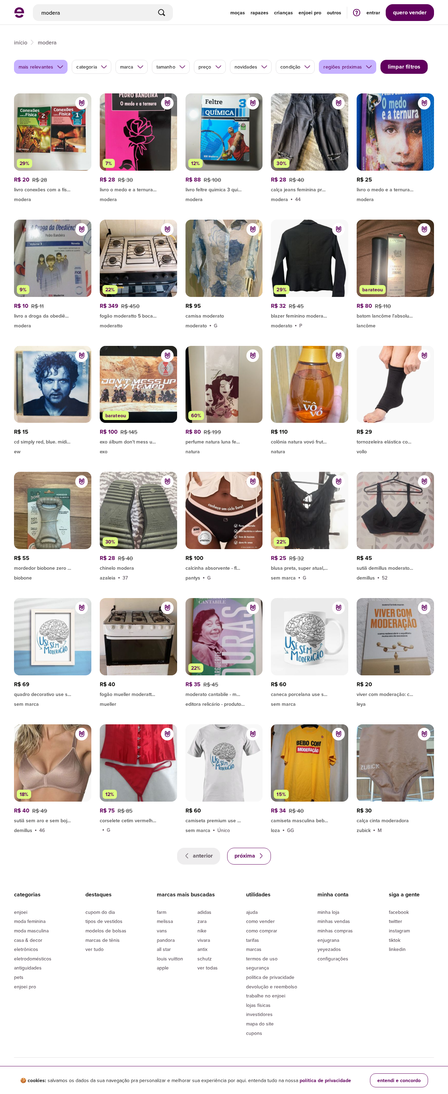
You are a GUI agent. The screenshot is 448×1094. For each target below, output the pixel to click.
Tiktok (394, 940)
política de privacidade (325, 1080)
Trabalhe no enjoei (265, 995)
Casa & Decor (28, 940)
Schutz (204, 958)
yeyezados (329, 949)
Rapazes (259, 12)
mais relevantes (36, 66)
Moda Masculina (31, 930)
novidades (245, 66)
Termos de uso (262, 958)
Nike (201, 930)
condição (290, 66)
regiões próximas (342, 66)
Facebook (399, 912)
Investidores (259, 1014)
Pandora (166, 940)
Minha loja (328, 912)
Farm (161, 912)
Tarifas (252, 940)
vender (410, 12)
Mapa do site (260, 1023)
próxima (245, 856)
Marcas (253, 949)
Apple (163, 967)
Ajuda (252, 912)
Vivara (203, 940)
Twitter (395, 921)
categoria (86, 66)
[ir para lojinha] (224, 188)
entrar (373, 12)
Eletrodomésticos (32, 958)
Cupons (254, 1033)
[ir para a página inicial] (19, 16)
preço (204, 66)
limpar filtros (404, 67)
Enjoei (20, 912)
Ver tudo (94, 949)
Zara (201, 921)
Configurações (332, 958)
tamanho (165, 66)
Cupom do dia (100, 912)
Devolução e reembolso (271, 986)
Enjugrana (328, 940)
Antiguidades (28, 967)
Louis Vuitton (170, 958)
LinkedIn (397, 949)
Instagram (399, 930)
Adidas (204, 912)
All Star (164, 949)
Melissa (165, 921)
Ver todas (207, 967)
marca (126, 66)
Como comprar (261, 930)
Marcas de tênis (102, 940)
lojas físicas (258, 1005)
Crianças (283, 12)
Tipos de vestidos (103, 921)
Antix (202, 949)
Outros (334, 12)
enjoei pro (310, 12)
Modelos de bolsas (105, 930)
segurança (257, 967)
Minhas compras (335, 930)
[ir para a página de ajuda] (356, 12)
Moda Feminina (30, 921)
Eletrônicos (26, 949)
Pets (18, 977)
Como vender (260, 921)
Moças (237, 12)
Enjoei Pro (25, 986)
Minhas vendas (333, 921)
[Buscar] (162, 12)
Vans (162, 930)
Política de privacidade (270, 977)
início (20, 42)
